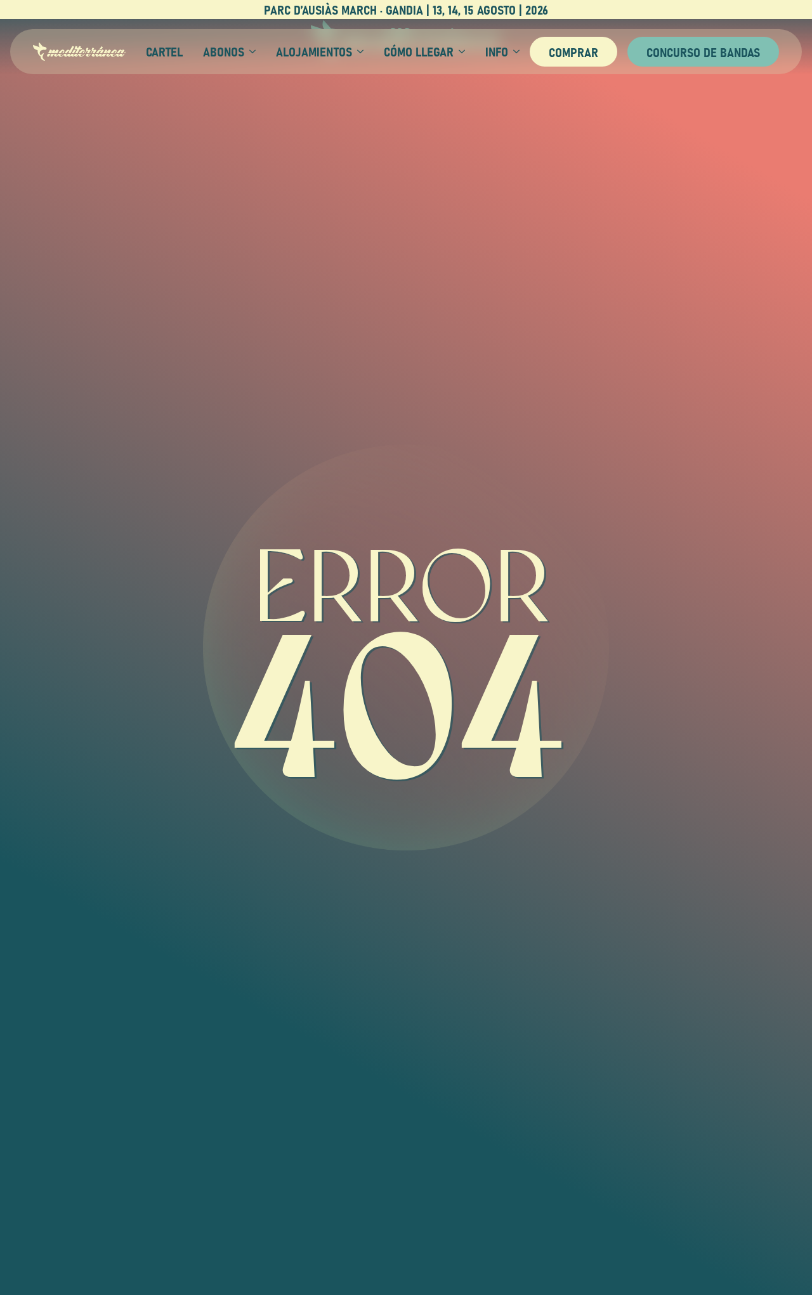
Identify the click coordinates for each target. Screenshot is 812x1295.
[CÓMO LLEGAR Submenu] (459, 51)
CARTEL (164, 51)
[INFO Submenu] (514, 51)
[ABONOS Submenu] (250, 51)
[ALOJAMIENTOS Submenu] (357, 51)
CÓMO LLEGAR (419, 51)
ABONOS (223, 51)
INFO (496, 51)
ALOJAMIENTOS (314, 51)
